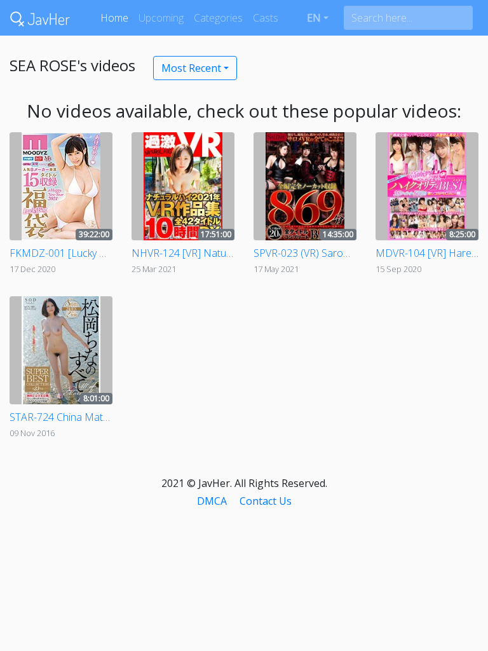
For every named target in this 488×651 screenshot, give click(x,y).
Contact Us (266, 501)
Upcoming (161, 18)
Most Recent (191, 68)
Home (114, 18)
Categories (218, 18)
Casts (265, 18)
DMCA (212, 501)
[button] (318, 18)
